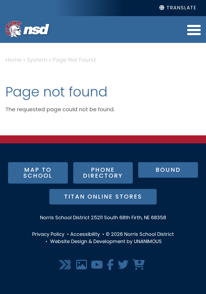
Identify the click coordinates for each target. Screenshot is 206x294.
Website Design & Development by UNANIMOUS (106, 242)
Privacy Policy (48, 234)
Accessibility (85, 234)
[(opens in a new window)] (65, 265)
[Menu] (194, 29)
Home (13, 60)
